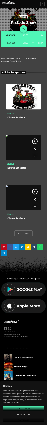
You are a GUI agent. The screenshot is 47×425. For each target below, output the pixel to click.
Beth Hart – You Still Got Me (23, 358)
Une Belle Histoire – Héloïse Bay (25, 375)
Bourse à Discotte (16, 168)
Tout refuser (23, 420)
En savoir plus (23, 414)
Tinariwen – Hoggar (20, 366)
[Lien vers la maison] (9, 4)
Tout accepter (23, 408)
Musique (23, 17)
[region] (23, 403)
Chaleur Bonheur (16, 117)
